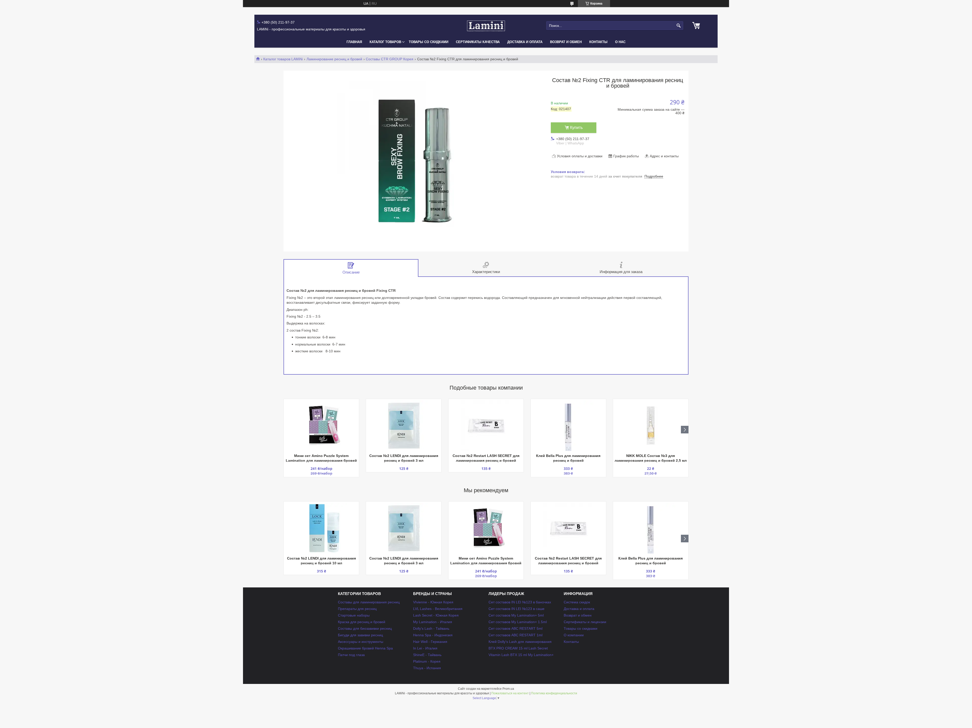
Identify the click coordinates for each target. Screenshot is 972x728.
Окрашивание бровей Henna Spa (365, 648)
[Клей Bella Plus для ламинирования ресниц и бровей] (568, 425)
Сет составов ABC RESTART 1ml (515, 635)
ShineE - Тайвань (427, 655)
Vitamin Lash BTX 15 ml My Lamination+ (521, 655)
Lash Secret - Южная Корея (436, 615)
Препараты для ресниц (357, 609)
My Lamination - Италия (432, 622)
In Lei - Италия (425, 648)
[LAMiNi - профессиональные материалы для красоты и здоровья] (486, 25)
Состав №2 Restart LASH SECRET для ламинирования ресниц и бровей (486, 458)
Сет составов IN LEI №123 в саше (516, 609)
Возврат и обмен (566, 42)
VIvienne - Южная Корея (433, 602)
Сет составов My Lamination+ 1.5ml (518, 622)
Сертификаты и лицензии (585, 622)
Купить (576, 127)
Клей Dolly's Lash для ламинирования (520, 642)
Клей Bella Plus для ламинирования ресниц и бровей (568, 458)
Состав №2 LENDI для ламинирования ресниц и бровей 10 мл (321, 560)
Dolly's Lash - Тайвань (431, 628)
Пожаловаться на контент (510, 693)
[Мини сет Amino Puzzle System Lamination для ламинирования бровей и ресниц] (321, 425)
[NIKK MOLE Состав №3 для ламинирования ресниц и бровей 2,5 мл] (650, 425)
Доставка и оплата (524, 42)
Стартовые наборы (354, 615)
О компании (574, 635)
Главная (354, 42)
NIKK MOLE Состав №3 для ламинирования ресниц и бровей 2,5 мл (651, 458)
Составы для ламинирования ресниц (369, 602)
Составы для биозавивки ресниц (365, 628)
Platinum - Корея (426, 661)
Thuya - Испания (427, 668)
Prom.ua (508, 689)
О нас (620, 42)
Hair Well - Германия (430, 642)
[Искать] (679, 26)
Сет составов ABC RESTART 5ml (515, 628)
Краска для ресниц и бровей (361, 622)
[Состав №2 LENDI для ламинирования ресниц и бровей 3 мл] (403, 425)
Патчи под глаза (351, 655)
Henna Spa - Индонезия (433, 635)
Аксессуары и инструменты (360, 642)
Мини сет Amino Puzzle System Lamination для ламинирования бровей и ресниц (321, 459)
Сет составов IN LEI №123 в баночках (520, 602)
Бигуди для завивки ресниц (360, 635)
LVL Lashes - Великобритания (437, 609)
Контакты (598, 42)
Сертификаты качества (478, 42)
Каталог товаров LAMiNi (283, 59)
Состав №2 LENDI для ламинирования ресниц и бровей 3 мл (403, 458)
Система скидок (577, 602)
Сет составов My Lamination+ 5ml (516, 615)
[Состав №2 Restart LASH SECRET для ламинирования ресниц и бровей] (486, 425)
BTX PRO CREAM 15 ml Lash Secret (518, 648)
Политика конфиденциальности (554, 693)
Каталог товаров (385, 42)
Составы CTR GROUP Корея (389, 59)
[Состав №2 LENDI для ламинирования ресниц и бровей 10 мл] (321, 528)
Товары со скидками (428, 42)
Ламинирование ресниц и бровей (334, 59)
